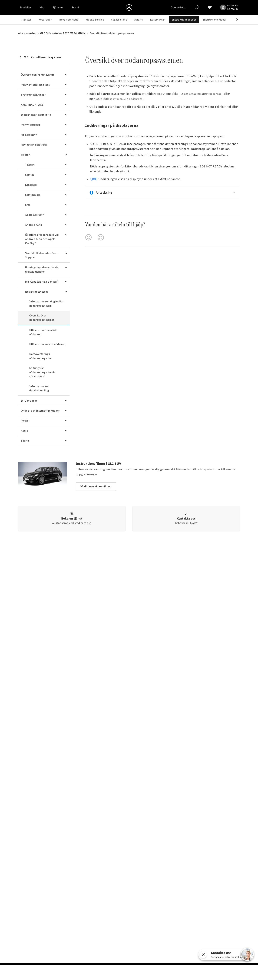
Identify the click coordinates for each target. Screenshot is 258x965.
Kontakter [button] (31, 185)
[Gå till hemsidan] (129, 7)
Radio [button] (24, 430)
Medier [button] (25, 420)
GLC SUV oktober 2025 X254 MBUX (62, 33)
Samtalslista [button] (32, 195)
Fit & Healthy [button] (29, 135)
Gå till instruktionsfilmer (96, 486)
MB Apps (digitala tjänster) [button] (41, 281)
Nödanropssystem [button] (36, 291)
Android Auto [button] (33, 225)
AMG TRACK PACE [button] (32, 105)
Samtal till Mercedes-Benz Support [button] (41, 255)
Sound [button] (25, 440)
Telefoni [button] (30, 165)
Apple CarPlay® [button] (34, 215)
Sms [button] (27, 205)
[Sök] (197, 7)
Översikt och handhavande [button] (37, 75)
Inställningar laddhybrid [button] (36, 115)
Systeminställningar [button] (33, 95)
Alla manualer (27, 33)
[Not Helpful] (100, 237)
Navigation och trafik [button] (34, 145)
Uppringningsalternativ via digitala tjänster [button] (41, 269)
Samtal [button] (29, 175)
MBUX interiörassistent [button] (35, 85)
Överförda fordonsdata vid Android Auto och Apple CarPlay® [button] (42, 239)
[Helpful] (88, 237)
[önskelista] (210, 7)
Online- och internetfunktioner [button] (40, 410)
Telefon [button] (25, 155)
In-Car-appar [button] (29, 400)
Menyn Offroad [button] (30, 125)
